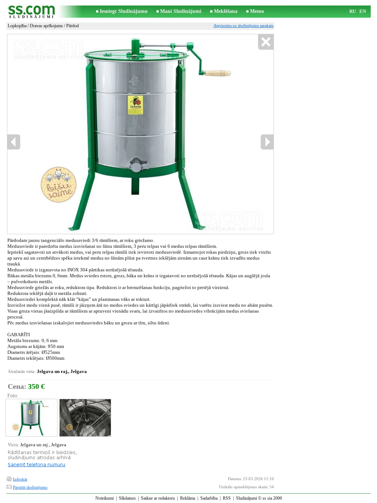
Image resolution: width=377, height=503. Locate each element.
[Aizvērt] (266, 42)
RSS (227, 498)
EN (362, 11)
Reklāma (187, 498)
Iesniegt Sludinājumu (124, 11)
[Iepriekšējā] (14, 142)
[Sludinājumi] (32, 11)
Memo (257, 11)
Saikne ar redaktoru (158, 498)
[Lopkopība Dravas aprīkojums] (31, 418)
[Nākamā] (267, 142)
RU (352, 11)
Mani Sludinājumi (180, 11)
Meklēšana (225, 11)
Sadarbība (209, 498)
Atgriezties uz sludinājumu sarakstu (244, 25)
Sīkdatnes (127, 498)
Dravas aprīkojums (46, 25)
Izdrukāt (20, 479)
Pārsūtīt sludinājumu (30, 487)
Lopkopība (17, 25)
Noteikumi (104, 498)
